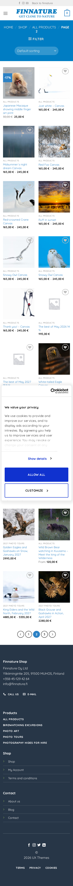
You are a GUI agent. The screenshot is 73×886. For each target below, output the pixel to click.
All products (44, 27)
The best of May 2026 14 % (54, 328)
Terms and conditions (22, 778)
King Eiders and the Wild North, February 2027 (18, 611)
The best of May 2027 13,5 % (17, 383)
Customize (34, 490)
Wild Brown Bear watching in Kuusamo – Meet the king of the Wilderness (53, 552)
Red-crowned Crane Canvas (16, 221)
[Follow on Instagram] (23, 3)
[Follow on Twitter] (39, 845)
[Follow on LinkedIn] (44, 845)
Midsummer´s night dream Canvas (15, 166)
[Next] (52, 634)
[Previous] (20, 634)
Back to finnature (42, 3)
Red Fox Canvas (49, 164)
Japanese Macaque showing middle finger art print (17, 109)
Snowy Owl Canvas (15, 274)
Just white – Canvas (51, 105)
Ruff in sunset (47, 219)
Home (8, 27)
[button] (5, 13)
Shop (22, 27)
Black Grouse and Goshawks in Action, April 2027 (51, 613)
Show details (37, 458)
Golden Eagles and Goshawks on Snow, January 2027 (15, 550)
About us (14, 801)
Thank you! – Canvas (16, 326)
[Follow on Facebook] (19, 3)
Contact (13, 818)
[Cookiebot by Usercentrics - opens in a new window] (51, 391)
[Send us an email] (27, 3)
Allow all (36, 475)
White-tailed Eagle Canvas (50, 383)
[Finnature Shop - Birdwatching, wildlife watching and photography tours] (36, 13)
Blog (11, 810)
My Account (16, 770)
